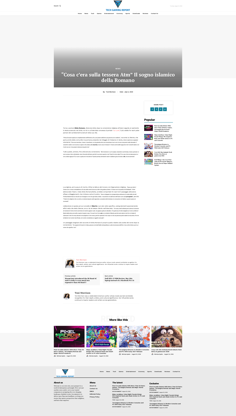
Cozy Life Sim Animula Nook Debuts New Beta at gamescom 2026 (163, 154)
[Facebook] (152, 109)
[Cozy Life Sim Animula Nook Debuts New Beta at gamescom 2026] (148, 154)
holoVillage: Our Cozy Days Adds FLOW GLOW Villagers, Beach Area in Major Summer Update (163, 162)
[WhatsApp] (165, 109)
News (118, 68)
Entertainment (117, 391)
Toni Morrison (111, 92)
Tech (113, 400)
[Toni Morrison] (67, 296)
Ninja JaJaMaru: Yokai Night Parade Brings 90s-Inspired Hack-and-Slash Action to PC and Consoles (163, 137)
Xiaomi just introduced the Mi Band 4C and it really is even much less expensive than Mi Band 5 (81, 280)
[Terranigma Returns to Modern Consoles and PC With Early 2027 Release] (148, 146)
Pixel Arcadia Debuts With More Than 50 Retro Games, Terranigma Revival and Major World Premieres (163, 128)
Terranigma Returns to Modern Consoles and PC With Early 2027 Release (162, 146)
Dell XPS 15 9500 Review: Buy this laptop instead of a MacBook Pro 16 (119, 279)
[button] (58, 6)
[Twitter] (156, 109)
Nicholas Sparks (61, 356)
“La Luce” (116, 130)
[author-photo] (55, 356)
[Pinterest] (161, 109)
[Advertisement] (101, 114)
